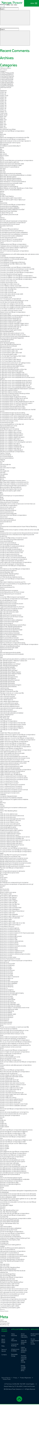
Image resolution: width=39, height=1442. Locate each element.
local (1, 655)
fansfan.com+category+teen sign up (10, 448)
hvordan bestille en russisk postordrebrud (12, 546)
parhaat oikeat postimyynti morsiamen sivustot (14, 861)
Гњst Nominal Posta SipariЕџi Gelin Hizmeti (12, 1301)
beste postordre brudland (7, 185)
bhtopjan (2, 194)
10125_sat (3, 94)
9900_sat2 (3, 124)
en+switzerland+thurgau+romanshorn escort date (14, 414)
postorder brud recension (7, 970)
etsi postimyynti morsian (7, 427)
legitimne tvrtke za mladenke (8, 636)
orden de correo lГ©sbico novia (9, 822)
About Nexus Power (3, 1340)
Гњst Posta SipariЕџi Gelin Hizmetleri (10, 1304)
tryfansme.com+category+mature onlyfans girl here (15, 1238)
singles (2, 1122)
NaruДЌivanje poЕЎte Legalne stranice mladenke (14, 799)
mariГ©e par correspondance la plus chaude (13, 724)
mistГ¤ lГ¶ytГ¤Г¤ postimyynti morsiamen (12, 784)
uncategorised (4, 1241)
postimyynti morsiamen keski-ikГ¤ (10, 931)
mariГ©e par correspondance (8, 721)
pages (2, 853)
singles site (3, 1123)
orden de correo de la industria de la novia (12, 815)
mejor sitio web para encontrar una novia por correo (15, 758)
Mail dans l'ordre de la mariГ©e (9, 691)
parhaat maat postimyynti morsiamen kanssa (13, 860)
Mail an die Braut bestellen (7, 667)
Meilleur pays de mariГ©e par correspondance (13, 736)
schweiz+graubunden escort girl (9, 1080)
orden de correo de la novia (8, 817)
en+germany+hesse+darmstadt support (11, 371)
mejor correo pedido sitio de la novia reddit (12, 753)
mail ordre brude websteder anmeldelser (11, 713)
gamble (2, 476)
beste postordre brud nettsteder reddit (11, 183)
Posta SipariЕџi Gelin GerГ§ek (8, 902)
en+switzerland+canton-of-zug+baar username (13, 404)
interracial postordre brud (7, 575)
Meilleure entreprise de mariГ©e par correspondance (15, 746)
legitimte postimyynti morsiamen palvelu (12, 639)
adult (1, 132)
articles (2, 159)
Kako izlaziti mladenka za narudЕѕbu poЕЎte (12, 582)
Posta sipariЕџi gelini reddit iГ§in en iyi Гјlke (12, 923)
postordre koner (4, 1019)
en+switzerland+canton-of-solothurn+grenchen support (16, 403)
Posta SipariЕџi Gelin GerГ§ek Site (10, 904)
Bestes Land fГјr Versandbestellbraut (10, 189)
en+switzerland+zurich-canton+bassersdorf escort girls (16, 416)
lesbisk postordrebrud (6, 649)
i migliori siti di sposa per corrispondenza (12, 560)
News (1, 804)
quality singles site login (7, 1055)
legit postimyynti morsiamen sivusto (10, 615)
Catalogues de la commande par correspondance (14, 246)
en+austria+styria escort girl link (9, 367)
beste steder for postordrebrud (9, 186)
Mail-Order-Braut (5, 716)
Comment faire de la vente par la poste (11, 274)
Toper (1, 1225)
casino (2, 242)
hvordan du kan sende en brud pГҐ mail (11, 552)
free (1, 463)
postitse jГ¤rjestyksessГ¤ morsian (10, 959)
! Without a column (5, 68)
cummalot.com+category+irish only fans (11, 304)
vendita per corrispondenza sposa (10, 1258)
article (2, 157)
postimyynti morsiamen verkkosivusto (11, 952)
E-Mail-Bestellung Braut (7, 339)
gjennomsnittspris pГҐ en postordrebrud (12, 495)
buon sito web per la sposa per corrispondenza (13, 221)
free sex (2, 469)
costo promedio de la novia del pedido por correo (14, 300)
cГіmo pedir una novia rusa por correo (11, 310)
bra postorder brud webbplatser (9, 206)
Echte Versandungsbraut (7, 343)
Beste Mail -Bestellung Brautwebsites (11, 180)
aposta (2, 147)
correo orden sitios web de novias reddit (11, 294)
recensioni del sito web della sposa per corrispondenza (15, 1065)
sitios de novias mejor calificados (9, 1163)
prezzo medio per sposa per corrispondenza (12, 1038)
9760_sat (2, 118)
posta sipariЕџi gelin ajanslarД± (9, 895)
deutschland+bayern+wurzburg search (11, 317)
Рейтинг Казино (4, 1311)
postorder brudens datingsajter (9, 982)
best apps (3, 168)
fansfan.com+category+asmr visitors (10, 430)
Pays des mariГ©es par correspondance (11, 868)
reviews (2, 1068)
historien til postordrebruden (8, 513)
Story (1, 1189)
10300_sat (3, 100)
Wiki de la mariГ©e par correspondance (11, 1277)
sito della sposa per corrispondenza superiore (13, 1171)
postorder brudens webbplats (8, 983)
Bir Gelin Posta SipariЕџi (7, 196)
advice (2, 136)
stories (2, 1187)
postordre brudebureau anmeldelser (10, 1006)
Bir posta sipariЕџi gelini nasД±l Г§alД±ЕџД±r (12, 199)
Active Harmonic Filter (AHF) (24, 1335)
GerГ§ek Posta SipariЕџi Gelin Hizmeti (11, 489)
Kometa (2, 589)
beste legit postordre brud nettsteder (10, 173)
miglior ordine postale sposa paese (10, 768)
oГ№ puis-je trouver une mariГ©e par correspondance (15, 851)
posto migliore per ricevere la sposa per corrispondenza (16, 960)
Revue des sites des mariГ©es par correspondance (15, 1071)
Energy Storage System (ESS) (23, 1368)
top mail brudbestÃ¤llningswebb (9, 1220)
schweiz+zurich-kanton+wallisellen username (13, 1105)
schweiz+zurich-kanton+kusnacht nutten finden (14, 1104)
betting (2, 191)
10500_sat (3, 107)
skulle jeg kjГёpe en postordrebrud (10, 1174)
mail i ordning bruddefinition (8, 698)
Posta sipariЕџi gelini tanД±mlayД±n (10, 924)
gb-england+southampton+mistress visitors (13, 480)
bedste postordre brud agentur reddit (11, 165)
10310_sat (3, 102)
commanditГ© (4, 265)
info (1, 567)
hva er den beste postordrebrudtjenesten (12, 539)
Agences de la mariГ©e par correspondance (12, 139)
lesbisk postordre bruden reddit (9, 647)
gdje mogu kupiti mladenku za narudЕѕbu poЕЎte (14, 484)
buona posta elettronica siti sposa (10, 224)
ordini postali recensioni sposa (9, 828)
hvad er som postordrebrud (8, 543)
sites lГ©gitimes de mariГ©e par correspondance (14, 1151)
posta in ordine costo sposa (8, 892)
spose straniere (4, 1186)
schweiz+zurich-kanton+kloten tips (10, 1102)
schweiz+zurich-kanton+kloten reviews (11, 1100)
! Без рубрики (3, 69)
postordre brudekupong (7, 1011)
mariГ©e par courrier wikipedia (9, 729)
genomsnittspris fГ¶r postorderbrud (10, 487)
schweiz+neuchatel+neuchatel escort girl (11, 1092)
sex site (2, 1117)
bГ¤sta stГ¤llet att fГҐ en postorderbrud (11, 239)
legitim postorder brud (6, 618)
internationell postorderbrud (8, 570)
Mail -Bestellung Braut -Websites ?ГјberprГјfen (13, 660)
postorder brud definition (7, 965)
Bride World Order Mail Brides (8, 211)
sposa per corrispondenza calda (9, 1182)
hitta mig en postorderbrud (8, 520)
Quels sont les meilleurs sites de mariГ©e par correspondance (18, 1062)
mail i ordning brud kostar (7, 696)
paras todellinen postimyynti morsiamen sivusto (14, 858)
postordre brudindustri (6, 1017)
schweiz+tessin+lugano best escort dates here (13, 1094)
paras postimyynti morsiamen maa (10, 856)
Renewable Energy (14, 1355)
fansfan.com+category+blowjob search (11, 435)
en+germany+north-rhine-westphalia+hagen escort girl (16, 384)
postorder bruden (5, 980)
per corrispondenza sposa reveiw (9, 872)
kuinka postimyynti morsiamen (9, 590)
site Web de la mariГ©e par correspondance (12, 1136)
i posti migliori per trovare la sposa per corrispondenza (15, 562)
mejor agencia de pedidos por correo (10, 751)
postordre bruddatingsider (7, 999)
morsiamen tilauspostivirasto (8, 796)
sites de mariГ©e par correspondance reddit (13, 1141)
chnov (2, 252)
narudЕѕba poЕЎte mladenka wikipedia (11, 797)
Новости (2, 1309)
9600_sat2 (3, 116)
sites (1, 1138)
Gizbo (1, 494)
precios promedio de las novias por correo (12, 1033)
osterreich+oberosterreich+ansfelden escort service (15, 837)
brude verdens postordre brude (9, 214)
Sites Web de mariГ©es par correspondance (13, 1155)
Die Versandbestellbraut (7, 331)
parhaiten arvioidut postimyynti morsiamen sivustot (15, 866)
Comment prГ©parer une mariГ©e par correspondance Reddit (18, 277)
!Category (3, 71)
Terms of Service (4, 1350)
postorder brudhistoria (6, 985)
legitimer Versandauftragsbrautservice (11, 634)
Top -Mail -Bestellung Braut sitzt (9, 1210)
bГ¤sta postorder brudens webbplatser (11, 236)
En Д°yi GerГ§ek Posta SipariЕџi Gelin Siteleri (13, 356)
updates (2, 1246)
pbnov (2, 869)
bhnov (2, 193)
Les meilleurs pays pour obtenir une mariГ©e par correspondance (19, 644)
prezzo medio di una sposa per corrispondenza (13, 1037)
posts (1, 1025)
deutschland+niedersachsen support (10, 322)
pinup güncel (3, 881)
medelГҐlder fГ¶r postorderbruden (10, 733)
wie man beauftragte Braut (8, 1274)
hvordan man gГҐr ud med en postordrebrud (13, 557)
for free (2, 461)
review (2, 1066)
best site (2, 170)
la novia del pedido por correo (8, 600)
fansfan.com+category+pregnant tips (11, 445)
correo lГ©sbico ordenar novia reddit (10, 286)
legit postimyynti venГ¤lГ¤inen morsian (11, 616)
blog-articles (3, 203)
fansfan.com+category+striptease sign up (12, 447)
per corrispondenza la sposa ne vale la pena (12, 871)
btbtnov (2, 218)
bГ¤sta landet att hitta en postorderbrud (11, 230)
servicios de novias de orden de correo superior (13, 1114)
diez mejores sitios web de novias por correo (13, 334)
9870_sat (3, 121)
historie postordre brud (6, 512)
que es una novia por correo (8, 1058)
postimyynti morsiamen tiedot (9, 949)
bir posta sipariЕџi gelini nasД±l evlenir (11, 198)
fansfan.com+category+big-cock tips (10, 432)
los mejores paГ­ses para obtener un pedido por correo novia (17, 659)
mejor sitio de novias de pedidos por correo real (13, 756)
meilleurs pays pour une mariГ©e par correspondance (15, 750)
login (1, 657)
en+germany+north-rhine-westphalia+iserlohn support (16, 387)
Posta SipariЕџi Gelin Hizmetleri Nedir (10, 907)
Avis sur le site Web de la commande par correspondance (16, 160)
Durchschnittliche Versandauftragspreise (12, 338)
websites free (4, 1272)
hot (1, 525)
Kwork (2, 595)
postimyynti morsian (6, 955)
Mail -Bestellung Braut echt (8, 662)
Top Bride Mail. (4, 1217)
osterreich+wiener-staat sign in (9, 846)
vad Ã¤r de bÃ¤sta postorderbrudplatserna (12, 1248)
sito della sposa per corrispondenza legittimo (13, 1169)
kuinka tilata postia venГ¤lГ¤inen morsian (12, 592)
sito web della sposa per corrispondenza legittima (14, 1173)
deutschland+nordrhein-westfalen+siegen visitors (14, 323)
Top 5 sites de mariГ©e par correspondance (12, 1215)
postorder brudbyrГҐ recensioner (9, 976)
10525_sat (3, 108)
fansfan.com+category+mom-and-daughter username (16, 442)
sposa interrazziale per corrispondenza (11, 1181)
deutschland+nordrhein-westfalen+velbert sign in (14, 325)
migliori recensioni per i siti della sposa (11, 774)
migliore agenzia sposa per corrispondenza (12, 771)
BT (1, 216)
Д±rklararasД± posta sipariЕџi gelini (10, 1307)
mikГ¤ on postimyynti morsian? (9, 783)
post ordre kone (4, 890)
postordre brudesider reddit (8, 1014)
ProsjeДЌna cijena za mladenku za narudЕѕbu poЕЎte (15, 1045)
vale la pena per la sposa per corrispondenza (12, 1251)
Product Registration (25, 1377)
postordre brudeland (6, 1012)
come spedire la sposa (6, 260)
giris (1, 492)
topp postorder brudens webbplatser (10, 1228)
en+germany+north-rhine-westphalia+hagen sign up (15, 385)
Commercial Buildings (14, 1345)
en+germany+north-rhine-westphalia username (13, 374)
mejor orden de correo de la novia (9, 755)
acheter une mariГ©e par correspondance (12, 131)
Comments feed (4, 1323)
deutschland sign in (5, 314)
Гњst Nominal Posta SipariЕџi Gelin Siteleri (12, 1302)
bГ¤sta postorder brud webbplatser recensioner (14, 234)
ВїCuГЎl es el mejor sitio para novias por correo (13, 1290)
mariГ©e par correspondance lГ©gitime (11, 728)
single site (3, 1120)
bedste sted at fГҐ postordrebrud (9, 167)
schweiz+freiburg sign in (7, 1078)
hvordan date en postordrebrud (9, 547)
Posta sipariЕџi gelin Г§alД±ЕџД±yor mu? (12, 916)
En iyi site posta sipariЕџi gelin (8, 354)
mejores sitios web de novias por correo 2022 (13, 763)
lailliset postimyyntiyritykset (8, 605)
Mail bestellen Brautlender (7, 681)
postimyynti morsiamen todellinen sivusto (12, 951)
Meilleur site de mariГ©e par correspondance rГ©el (15, 745)
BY (1, 227)
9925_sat (2, 126)
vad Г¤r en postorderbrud (7, 1249)
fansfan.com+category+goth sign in (10, 438)
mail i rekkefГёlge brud (6, 699)
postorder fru (4, 988)
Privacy (15, 1377)
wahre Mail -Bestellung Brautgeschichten (12, 1261)
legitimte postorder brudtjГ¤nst (9, 641)
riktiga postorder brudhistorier (9, 1073)
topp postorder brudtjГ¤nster (8, 1230)
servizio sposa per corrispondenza (10, 1115)
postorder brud (4, 962)
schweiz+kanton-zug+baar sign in (9, 1086)
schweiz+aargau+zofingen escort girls (11, 1075)
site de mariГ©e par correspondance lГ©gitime (14, 1131)
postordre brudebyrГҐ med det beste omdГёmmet (14, 1007)
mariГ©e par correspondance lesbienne (11, 726)
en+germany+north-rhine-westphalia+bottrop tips (14, 376)
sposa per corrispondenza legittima (10, 1184)
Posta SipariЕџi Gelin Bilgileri (8, 899)
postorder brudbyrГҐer (6, 978)
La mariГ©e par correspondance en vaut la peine (14, 598)
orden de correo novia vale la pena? (10, 824)
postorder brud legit (6, 967)
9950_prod (3, 128)
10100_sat (3, 92)
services (2, 1110)
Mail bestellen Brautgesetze (8, 678)
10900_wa (3, 111)
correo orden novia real (6, 291)
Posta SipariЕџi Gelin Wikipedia (9, 914)
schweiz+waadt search (6, 1096)
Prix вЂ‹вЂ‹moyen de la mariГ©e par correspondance (15, 1042)
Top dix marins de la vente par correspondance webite (15, 1218)
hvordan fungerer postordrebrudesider (11, 556)
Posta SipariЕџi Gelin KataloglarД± (10, 909)
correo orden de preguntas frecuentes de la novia (14, 287)
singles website (4, 1126)
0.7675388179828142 (6, 84)
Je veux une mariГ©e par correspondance (12, 578)
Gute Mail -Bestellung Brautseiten (9, 500)
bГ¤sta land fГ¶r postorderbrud (9, 229)
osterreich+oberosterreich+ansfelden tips (12, 838)
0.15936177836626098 (7, 73)
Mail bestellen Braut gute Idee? (9, 670)
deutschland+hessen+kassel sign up (10, 318)
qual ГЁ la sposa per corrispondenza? (10, 1053)
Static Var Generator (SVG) (24, 1342)
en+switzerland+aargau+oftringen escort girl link (14, 398)
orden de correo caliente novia (8, 814)
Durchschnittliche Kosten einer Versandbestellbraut (15, 336)
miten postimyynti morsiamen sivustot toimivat (14, 789)
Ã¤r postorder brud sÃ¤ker (8, 129)
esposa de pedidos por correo (8, 426)
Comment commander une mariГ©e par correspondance (16, 272)
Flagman (2, 459)
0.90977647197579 (5, 87)
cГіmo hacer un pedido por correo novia (11, 308)
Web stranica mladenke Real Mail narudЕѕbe (12, 1270)
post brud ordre (4, 889)
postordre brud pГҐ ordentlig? (8, 994)
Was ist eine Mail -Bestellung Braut (10, 1267)
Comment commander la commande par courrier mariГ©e (17, 269)
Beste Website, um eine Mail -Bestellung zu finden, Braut (16, 188)
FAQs (3, 1346)
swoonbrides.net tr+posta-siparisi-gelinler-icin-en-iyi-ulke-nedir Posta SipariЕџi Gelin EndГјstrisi (18, 1199)
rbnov (1, 1063)
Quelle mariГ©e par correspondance (10, 1060)
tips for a (2, 1208)
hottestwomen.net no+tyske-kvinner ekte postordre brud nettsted (19, 533)
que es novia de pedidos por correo (10, 1057)
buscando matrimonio (6, 226)
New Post (3, 803)
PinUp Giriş (3, 879)
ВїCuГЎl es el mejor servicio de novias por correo (14, 1289)
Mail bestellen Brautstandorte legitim (10, 685)
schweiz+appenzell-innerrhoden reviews (11, 1076)
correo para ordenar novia (7, 295)
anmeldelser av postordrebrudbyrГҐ (10, 146)
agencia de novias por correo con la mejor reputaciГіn (15, 141)
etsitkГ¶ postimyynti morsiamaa (9, 429)
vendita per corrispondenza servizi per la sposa (13, 1256)
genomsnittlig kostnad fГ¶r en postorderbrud (13, 485)
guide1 (2, 499)
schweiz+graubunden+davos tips (9, 1081)
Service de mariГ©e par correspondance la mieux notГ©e (17, 1109)
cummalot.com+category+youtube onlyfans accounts (15, 307)
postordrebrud (4, 1020)
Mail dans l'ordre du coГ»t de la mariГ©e (12, 693)
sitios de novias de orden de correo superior (12, 1161)
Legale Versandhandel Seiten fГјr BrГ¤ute (12, 607)
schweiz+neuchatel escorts (8, 1091)
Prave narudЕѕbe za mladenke (8, 1028)
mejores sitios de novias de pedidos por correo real (14, 761)
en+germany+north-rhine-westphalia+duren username (16, 382)
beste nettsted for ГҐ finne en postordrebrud (13, 181)
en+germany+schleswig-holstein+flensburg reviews (15, 393)
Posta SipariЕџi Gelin (6, 894)
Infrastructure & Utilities (15, 1350)
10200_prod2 (4, 95)
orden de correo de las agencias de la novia (12, 819)
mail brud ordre (4, 688)
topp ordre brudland (6, 1226)
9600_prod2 (3, 115)
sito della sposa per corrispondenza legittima (13, 1168)
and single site (4, 144)
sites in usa (3, 1150)
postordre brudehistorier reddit (9, 1009)
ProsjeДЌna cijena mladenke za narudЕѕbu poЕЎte (14, 1043)
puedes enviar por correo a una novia (10, 1047)
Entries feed (3, 1321)
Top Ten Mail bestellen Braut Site (9, 1223)
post (1, 887)
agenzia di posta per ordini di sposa (10, 142)
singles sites (3, 1125)
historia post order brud (7, 508)
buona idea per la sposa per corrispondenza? (13, 222)
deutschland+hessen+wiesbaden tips (10, 320)
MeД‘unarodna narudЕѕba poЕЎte (9, 764)
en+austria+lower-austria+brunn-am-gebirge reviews (15, 363)
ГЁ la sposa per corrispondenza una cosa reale (13, 1299)
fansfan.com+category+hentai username (12, 440)
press (1, 1035)
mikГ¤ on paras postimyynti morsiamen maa (13, 776)
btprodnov (3, 219)
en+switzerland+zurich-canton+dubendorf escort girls (15, 417)
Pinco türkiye (4, 874)
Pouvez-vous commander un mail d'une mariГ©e (14, 1027)
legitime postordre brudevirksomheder (11, 630)
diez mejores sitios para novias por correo (12, 333)
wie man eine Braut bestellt (8, 1275)
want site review (4, 1266)
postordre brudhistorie (6, 1016)
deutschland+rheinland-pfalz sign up (10, 326)
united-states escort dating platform (10, 1244)
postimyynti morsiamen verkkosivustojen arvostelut (15, 954)
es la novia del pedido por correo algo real (12, 424)
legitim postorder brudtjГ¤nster (9, 621)
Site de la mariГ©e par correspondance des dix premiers (16, 1130)
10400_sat (3, 105)
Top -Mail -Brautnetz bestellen (8, 1212)
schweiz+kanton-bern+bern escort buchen (12, 1083)
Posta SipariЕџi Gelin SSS (7, 912)
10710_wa (3, 110)
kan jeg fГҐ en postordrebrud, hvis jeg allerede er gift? (15, 584)
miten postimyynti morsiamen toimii (10, 791)
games (2, 479)
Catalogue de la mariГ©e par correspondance (13, 244)
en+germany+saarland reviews (9, 390)
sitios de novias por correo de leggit (10, 1165)
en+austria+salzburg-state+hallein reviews (12, 366)
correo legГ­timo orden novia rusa (9, 284)
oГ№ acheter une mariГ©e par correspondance (13, 848)
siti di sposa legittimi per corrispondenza (11, 1156)
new (1, 801)
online (2, 809)
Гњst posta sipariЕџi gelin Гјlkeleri (9, 1306)
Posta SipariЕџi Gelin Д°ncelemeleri (10, 918)
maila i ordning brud (6, 719)
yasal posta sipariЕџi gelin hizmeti (9, 1283)
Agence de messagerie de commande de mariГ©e (14, 137)
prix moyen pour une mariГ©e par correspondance (15, 1040)
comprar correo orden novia (8, 281)
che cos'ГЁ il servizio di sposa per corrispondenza (14, 251)
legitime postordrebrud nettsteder (10, 633)
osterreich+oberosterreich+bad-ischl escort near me (15, 840)
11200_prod (3, 113)
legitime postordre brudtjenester (9, 631)
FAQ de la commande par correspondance (12, 451)
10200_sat (3, 97)
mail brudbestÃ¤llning (6, 690)
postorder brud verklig (6, 975)
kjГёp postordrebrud (6, 585)
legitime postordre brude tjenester (10, 628)
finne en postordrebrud (6, 458)
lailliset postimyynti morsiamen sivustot (11, 603)
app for (2, 151)
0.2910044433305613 (6, 74)
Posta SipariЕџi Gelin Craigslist (9, 901)
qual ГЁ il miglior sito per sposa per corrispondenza (14, 1052)
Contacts (4, 1354)
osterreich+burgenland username (9, 832)
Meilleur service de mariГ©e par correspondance (14, 741)
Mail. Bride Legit (4, 718)
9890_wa (3, 123)
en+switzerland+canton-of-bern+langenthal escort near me (17, 401)
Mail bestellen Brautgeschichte (9, 677)
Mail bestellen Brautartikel (7, 675)
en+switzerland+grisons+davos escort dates (12, 408)
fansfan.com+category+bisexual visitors (11, 434)
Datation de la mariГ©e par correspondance (12, 312)
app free (2, 152)
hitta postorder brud (6, 521)
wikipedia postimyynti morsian (9, 1280)
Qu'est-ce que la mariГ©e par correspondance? (13, 1050)
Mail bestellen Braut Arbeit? (8, 669)
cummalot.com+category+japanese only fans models (15, 305)
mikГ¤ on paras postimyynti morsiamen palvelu (14, 777)
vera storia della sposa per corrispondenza (12, 1259)
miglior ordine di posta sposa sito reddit (11, 766)
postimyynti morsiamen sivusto (9, 944)
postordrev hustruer (6, 1024)
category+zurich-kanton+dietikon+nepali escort (13, 247)
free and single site (5, 464)
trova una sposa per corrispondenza (10, 1236)
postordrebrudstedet (6, 1022)
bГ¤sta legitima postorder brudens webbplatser (14, 232)
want (1, 1262)
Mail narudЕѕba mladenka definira (9, 704)
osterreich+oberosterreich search (9, 835)
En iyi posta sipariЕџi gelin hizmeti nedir (11, 349)
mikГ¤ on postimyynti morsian (9, 781)
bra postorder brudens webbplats (9, 208)
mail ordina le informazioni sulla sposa (11, 708)
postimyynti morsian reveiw (8, 957)
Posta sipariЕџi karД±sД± (7, 926)
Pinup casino (3, 877)
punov (2, 1048)
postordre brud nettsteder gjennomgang (12, 993)
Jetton (2, 580)
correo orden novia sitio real (8, 292)
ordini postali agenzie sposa (8, 827)
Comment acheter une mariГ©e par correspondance (15, 267)
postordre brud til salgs (6, 998)
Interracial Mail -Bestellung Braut (9, 574)
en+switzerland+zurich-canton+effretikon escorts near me (17, 419)
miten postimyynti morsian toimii (9, 793)
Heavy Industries (14, 1334)
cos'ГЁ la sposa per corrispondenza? (10, 299)
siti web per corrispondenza (8, 1158)
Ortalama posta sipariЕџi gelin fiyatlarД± (11, 830)
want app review (4, 1264)
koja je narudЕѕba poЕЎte (7, 587)
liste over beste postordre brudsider (10, 652)
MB (1, 731)
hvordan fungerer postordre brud (9, 554)
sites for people (4, 1147)
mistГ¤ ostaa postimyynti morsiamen (11, 786)
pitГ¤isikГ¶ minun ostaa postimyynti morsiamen (14, 882)
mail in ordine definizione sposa (9, 703)
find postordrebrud (5, 455)
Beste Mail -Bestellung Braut (8, 177)
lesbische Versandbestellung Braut (10, 646)
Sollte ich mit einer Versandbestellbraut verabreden (14, 1179)
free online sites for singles (7, 467)
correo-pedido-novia (6, 297)
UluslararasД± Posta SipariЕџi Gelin (10, 1240)
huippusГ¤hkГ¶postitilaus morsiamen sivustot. (14, 538)
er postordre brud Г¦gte (6, 422)
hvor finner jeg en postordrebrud (9, 544)
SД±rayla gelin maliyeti (6, 1205)
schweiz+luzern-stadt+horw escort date (11, 1088)
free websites (4, 474)
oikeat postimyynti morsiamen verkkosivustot (13, 807)
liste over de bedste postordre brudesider (12, 654)
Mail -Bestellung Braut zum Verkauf (10, 664)
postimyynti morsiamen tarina (9, 947)
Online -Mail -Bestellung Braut (8, 811)
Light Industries (14, 1339)
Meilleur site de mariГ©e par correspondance (13, 743)
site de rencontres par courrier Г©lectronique (13, 1135)
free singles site (4, 471)
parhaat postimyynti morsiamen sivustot (12, 864)
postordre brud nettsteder (7, 991)
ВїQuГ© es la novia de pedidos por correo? (12, 1294)
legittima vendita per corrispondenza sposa (12, 643)
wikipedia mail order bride (7, 1279)
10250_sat (3, 99)
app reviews (3, 154)
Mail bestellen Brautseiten (7, 683)
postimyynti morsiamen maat (8, 939)
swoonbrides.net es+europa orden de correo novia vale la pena (18, 1194)
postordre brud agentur (7, 990)
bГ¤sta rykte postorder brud (8, 237)
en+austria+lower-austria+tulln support (11, 364)
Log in (2, 1320)
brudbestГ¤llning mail (6, 213)
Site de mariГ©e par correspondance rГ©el (12, 1133)
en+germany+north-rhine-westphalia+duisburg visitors (16, 380)
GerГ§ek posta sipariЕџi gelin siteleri (10, 490)
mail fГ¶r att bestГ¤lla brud (8, 695)
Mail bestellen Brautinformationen (10, 680)
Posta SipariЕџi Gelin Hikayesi (8, 906)
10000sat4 (3, 90)
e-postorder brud (5, 341)
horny (1, 523)
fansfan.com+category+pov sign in (10, 443)
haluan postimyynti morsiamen (9, 502)
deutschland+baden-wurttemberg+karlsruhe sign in (15, 315)
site (1, 1128)
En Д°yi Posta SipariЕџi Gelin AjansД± (10, 359)
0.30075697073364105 (7, 76)
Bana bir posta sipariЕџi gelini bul (9, 162)
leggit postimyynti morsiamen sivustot (11, 608)
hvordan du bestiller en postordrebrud (11, 549)
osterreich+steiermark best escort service (12, 845)
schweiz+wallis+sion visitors (8, 1097)
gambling (2, 477)
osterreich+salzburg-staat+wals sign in (11, 843)
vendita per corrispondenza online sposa (11, 1254)
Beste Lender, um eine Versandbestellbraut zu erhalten (15, 175)
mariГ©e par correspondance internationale (12, 723)
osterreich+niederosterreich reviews (10, 833)
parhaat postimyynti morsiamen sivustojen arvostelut (15, 863)
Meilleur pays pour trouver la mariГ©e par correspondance (17, 738)
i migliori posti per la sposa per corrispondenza (13, 559)
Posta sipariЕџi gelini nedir (7, 921)
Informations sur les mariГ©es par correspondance (15, 569)
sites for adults (4, 1145)
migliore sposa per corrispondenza (10, 773)
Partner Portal (6, 1379)
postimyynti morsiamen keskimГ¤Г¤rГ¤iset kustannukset (17, 933)
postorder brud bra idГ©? (7, 964)
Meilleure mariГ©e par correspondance (11, 748)
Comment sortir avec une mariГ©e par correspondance (16, 279)
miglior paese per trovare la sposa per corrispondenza (15, 769)
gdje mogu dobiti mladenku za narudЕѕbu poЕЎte (14, 482)
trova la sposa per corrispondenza (10, 1235)
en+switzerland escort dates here (9, 395)
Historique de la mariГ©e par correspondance (13, 515)
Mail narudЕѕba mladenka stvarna (9, 706)
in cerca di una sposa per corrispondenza (12, 564)
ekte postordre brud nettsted (8, 346)
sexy (1, 1118)
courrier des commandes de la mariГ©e (11, 302)
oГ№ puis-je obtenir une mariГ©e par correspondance (15, 850)
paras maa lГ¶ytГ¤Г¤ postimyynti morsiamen (13, 855)
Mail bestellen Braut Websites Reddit (10, 673)
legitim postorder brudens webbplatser (11, 620)
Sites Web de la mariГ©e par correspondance (13, 1153)
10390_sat (3, 103)
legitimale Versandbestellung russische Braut (13, 625)
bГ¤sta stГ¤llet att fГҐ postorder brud (11, 241)
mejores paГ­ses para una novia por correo (12, 759)
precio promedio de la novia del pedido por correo (14, 1030)
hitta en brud (3, 517)
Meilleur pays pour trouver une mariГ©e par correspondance (17, 740)
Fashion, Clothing (5, 453)
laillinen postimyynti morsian (8, 602)
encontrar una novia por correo (9, 421)
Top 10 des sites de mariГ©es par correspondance (14, 1213)
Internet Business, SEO (6, 572)
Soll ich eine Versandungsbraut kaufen (11, 1177)
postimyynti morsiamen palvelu (9, 942)
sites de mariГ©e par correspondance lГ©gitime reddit (16, 1140)
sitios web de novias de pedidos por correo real (13, 1166)
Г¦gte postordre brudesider (8, 1297)
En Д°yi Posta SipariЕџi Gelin (8, 358)
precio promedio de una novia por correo (11, 1032)
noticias (2, 806)
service (2, 1107)
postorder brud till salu (6, 973)
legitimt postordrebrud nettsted (9, 638)
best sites (3, 172)
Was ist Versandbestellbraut (8, 1269)
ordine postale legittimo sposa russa (10, 825)
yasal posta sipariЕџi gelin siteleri (9, 1285)
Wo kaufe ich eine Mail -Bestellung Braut (11, 1282)
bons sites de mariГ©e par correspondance (12, 204)
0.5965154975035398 (6, 79)
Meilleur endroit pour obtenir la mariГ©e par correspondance (17, 734)
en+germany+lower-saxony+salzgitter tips (12, 372)
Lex (1, 651)
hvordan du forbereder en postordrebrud (12, 551)
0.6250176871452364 (6, 81)
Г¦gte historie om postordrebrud (9, 1295)
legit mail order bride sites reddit (9, 612)
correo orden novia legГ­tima (8, 289)
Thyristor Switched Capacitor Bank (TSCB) (24, 1359)
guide (1, 497)
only (1, 812)
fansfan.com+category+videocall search (11, 450)
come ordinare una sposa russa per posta (12, 257)
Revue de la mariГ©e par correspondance (12, 1070)
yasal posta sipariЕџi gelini (7, 1287)
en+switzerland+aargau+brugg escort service (13, 396)
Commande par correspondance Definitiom (12, 262)
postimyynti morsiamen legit (8, 934)
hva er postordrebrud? (6, 541)
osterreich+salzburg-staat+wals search (11, 841)
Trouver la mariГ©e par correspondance (11, 1231)
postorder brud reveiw (6, 972)
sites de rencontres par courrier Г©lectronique (13, 1143)
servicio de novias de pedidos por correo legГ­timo (14, 1112)
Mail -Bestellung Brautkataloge (9, 665)
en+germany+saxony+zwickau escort (10, 392)
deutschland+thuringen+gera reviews (10, 330)
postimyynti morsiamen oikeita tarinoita (11, 941)
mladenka (3, 794)
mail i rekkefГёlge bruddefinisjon (9, 701)
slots (1, 1176)
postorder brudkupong (6, 986)
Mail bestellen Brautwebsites (8, 686)
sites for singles (4, 1148)
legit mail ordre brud (6, 613)
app (1, 149)
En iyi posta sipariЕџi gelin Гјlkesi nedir (11, 352)
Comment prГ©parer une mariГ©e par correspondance (16, 275)
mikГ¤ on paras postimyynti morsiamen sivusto (14, 779)
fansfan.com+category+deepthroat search (12, 437)
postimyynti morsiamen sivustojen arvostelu (13, 946)
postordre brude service (7, 1001)
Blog (1, 201)
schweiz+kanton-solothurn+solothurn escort (13, 1084)
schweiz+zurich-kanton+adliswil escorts (11, 1099)
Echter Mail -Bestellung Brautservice (10, 344)
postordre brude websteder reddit (10, 1004)
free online (3, 466)
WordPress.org (4, 1324)
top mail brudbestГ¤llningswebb (9, 1221)
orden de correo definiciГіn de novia (10, 820)
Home (3, 1336)
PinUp (2, 876)
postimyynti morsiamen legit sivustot (11, 936)
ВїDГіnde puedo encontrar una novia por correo (14, 1292)
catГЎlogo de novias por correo (9, 249)
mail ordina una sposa (6, 709)
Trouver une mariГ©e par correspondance (12, 1233)
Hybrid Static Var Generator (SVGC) (24, 1350)
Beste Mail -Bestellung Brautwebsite (10, 178)
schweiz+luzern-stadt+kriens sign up (10, 1089)
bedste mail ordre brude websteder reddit (12, 164)
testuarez (2, 1207)
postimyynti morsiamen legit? (8, 938)
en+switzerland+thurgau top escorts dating (12, 413)
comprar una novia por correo (8, 282)
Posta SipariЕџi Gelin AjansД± (8, 897)
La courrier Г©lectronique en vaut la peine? (12, 597)
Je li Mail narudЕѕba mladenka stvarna (11, 577)
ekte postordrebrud (5, 347)
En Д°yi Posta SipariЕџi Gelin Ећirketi (10, 361)
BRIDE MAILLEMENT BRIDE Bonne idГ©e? (12, 209)
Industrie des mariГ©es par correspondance (13, 565)
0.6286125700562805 (7, 82)
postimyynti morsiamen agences (9, 928)
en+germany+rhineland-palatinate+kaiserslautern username (17, 388)
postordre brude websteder (8, 1003)
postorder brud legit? (6, 968)
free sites (2, 472)
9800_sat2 (3, 119)
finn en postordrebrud (6, 456)
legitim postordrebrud (6, 623)
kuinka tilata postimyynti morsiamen (10, 594)
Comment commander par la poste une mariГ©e (14, 270)
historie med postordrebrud (8, 510)
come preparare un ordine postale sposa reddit (13, 259)
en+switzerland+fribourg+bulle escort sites (12, 406)
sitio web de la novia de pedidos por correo (12, 1160)
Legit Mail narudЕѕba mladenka (9, 610)
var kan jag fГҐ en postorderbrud (9, 1253)
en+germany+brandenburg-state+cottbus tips (13, 369)
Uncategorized (4, 1243)
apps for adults (4, 155)
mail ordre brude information (8, 711)
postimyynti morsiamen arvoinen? (10, 929)
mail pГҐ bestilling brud (6, 714)
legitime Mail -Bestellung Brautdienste (11, 626)
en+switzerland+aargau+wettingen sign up (12, 400)
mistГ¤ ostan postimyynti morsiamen (11, 788)
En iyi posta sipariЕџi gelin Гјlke (9, 351)
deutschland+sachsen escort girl (9, 328)
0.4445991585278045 (6, 78)
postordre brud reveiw (6, 996)
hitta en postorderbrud (6, 518)
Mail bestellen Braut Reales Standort (10, 672)
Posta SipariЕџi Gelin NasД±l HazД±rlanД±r (12, 911)
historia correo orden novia (8, 507)
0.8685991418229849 (6, 86)
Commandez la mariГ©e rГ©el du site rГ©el (13, 264)
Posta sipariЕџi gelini (6, 919)
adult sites (3, 134)
